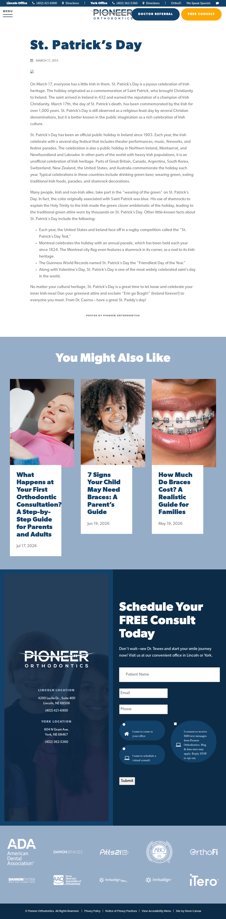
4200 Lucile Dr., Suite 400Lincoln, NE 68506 (56, 701)
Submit (127, 781)
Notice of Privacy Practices (121, 911)
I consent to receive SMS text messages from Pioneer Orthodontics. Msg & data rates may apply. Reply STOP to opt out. (195, 745)
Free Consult (201, 14)
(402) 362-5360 (126, 3)
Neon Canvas (193, 911)
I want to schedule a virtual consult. (144, 758)
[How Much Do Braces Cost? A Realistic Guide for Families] (184, 427)
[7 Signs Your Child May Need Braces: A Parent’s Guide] (113, 427)
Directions (72, 3)
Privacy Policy (92, 911)
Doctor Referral (155, 14)
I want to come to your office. (142, 734)
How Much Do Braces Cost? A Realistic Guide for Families (175, 494)
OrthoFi (176, 3)
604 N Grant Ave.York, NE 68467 (56, 732)
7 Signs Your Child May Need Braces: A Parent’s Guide (104, 494)
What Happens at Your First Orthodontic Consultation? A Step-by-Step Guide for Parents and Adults (36, 505)
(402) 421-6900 (46, 3)
